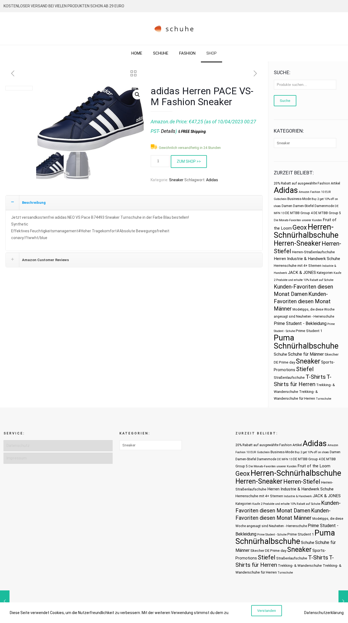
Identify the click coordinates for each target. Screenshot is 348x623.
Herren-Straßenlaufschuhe (313, 252)
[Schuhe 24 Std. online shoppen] (174, 28)
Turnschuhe (323, 398)
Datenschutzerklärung (324, 613)
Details (168, 131)
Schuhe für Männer (306, 354)
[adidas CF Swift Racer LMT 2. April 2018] (5, 601)
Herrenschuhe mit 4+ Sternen (297, 266)
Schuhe (280, 354)
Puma (284, 337)
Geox (300, 227)
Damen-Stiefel (303, 206)
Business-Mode (299, 199)
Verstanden (266, 611)
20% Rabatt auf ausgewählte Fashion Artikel (307, 183)
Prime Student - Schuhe (272, 534)
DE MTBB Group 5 (327, 213)
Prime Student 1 (309, 331)
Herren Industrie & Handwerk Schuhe (307, 258)
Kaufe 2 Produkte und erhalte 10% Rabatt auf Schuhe (286, 504)
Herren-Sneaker (297, 243)
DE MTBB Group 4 (299, 213)
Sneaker (176, 180)
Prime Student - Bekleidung (300, 323)
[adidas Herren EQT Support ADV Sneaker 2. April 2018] (343, 601)
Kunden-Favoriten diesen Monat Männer (302, 301)
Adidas (212, 180)
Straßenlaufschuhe (289, 377)
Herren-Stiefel (301, 481)
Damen (287, 206)
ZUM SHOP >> (189, 161)
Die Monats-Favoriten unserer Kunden (298, 220)
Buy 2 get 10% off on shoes (312, 452)
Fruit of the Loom (313, 466)
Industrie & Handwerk (298, 496)
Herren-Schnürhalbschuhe (306, 231)
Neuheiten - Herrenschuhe (315, 316)
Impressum (17, 458)
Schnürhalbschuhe (306, 345)
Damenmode (324, 206)
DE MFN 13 (284, 459)
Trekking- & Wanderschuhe (300, 565)
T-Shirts (316, 376)
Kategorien (325, 273)
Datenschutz (18, 445)
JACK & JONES (302, 272)
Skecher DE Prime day (268, 551)
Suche (285, 101)
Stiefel (305, 369)
